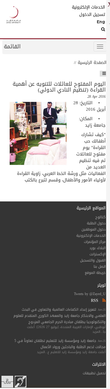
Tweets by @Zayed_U (90, 294)
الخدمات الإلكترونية (92, 7)
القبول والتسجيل (93, 260)
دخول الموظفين (94, 229)
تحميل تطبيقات (94, 373)
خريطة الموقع (95, 272)
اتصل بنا (100, 266)
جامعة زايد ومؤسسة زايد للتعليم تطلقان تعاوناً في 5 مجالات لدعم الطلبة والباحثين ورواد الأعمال (60, 343)
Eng (101, 22)
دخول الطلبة (96, 223)
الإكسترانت (97, 254)
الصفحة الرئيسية (92, 62)
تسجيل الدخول (92, 15)
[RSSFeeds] (103, 300)
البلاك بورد (97, 248)
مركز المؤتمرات (95, 242)
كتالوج (100, 217)
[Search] (92, 29)
